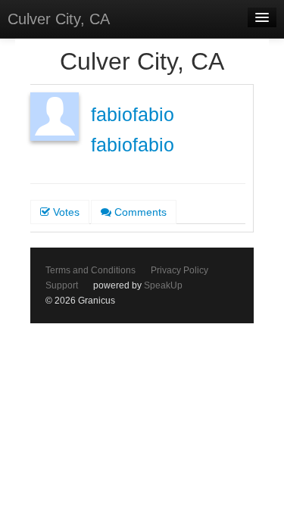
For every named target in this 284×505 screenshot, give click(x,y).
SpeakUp (163, 285)
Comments (139, 212)
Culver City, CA (59, 19)
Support (61, 285)
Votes (65, 212)
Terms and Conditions (90, 270)
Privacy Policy (179, 270)
